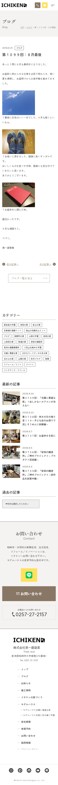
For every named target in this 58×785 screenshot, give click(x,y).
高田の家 (47, 336)
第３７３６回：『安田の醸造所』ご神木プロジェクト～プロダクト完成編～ (39, 455)
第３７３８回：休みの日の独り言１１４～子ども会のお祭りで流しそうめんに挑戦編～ (39, 420)
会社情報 (26, 721)
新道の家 (22, 341)
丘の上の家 (9, 358)
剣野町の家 (19, 336)
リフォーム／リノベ (12, 364)
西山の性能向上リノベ (35, 330)
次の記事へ (45, 264)
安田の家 (24, 324)
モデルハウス (28, 704)
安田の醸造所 (36, 341)
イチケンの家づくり (32, 697)
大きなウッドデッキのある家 (34, 353)
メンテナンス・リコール (14, 370)
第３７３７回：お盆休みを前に (39, 435)
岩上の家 (36, 324)
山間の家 (22, 358)
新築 (47, 358)
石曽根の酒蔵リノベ (12, 330)
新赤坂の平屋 (9, 324)
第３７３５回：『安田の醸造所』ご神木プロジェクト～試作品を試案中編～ (39, 474)
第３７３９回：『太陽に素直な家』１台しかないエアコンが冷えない (39, 401)
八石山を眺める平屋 (32, 347)
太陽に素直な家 (10, 353)
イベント (30, 364)
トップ (24, 669)
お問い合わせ (28, 735)
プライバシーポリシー (30, 749)
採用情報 (26, 742)
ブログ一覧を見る (22, 278)
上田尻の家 (9, 341)
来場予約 (26, 728)
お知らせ (26, 683)
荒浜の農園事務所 (11, 347)
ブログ (19, 47)
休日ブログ (35, 358)
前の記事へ (13, 264)
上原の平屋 (34, 336)
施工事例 (26, 690)
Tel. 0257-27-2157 (29, 660)
